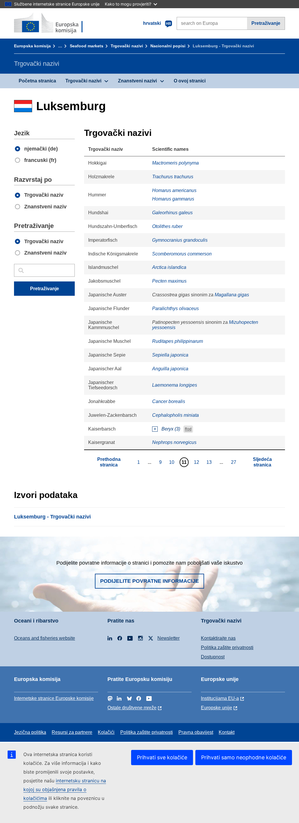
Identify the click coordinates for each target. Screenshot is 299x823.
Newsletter (168, 638)
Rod (188, 429)
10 (172, 462)
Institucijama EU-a (220, 698)
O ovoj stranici (190, 80)
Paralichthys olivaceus (175, 308)
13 (209, 462)
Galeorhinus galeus (172, 212)
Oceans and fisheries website (44, 638)
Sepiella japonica (170, 354)
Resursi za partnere (72, 732)
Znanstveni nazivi (137, 80)
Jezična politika (30, 732)
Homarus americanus (174, 190)
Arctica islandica (169, 267)
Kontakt (226, 732)
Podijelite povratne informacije (149, 581)
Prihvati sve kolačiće (162, 757)
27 (234, 462)
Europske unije (216, 707)
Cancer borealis (168, 401)
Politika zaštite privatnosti (227, 647)
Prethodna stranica (109, 462)
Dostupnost (213, 656)
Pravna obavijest (195, 732)
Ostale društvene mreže (132, 707)
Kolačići (106, 732)
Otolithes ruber (167, 226)
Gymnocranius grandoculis (180, 240)
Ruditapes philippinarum (177, 341)
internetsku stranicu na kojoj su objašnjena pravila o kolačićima (64, 789)
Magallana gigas (232, 294)
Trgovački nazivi (127, 46)
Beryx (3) (170, 428)
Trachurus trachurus (172, 176)
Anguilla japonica (170, 368)
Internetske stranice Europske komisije (54, 698)
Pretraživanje (265, 23)
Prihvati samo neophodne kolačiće (243, 757)
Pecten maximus (169, 281)
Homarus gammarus (173, 198)
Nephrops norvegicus (174, 442)
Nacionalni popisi (167, 46)
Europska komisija (32, 46)
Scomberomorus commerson (182, 253)
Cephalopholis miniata (175, 415)
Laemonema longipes (174, 385)
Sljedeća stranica (262, 462)
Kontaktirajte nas (218, 638)
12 (197, 462)
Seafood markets (86, 46)
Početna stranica (37, 80)
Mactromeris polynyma (175, 162)
